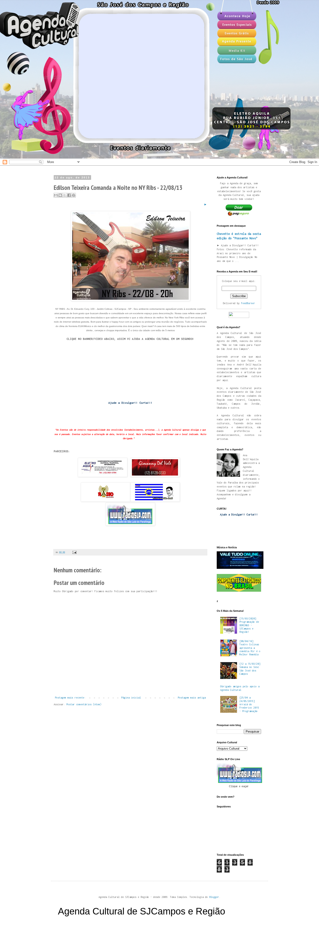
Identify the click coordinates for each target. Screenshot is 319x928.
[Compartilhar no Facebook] (69, 195)
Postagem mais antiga (192, 697)
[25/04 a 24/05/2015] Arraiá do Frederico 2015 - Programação (249, 704)
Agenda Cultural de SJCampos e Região (141, 911)
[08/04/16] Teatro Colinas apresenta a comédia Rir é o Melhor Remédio (249, 648)
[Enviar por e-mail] (55, 195)
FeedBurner (248, 303)
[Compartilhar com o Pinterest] (73, 195)
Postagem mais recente (69, 697)
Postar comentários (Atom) (83, 704)
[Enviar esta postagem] (74, 552)
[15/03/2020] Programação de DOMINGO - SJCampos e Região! (249, 625)
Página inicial (131, 697)
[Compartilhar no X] (64, 195)
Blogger (214, 897)
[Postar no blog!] (60, 195)
